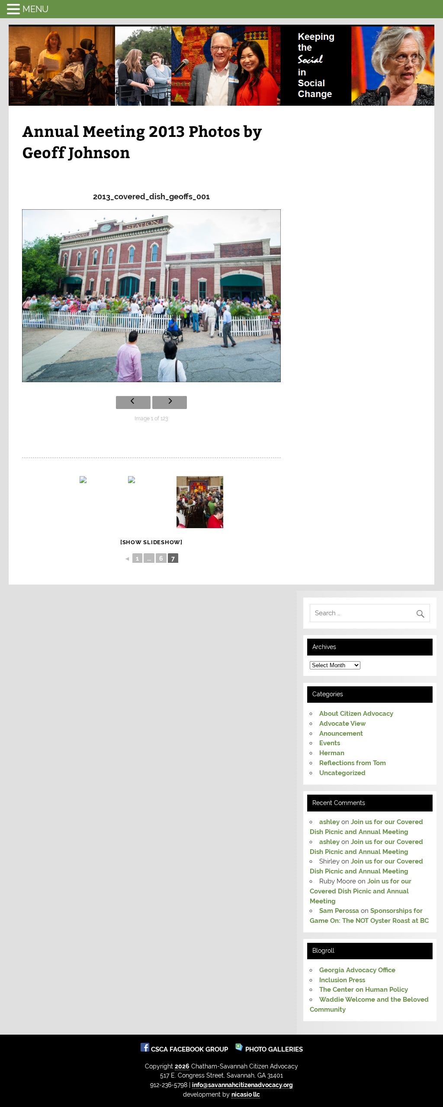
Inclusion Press (342, 980)
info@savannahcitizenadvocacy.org (242, 1084)
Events (329, 743)
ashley (329, 822)
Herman (331, 753)
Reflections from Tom (352, 763)
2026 (182, 1066)
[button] (14, 9)
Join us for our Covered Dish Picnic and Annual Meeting (360, 891)
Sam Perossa (339, 911)
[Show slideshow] (151, 542)
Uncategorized (342, 773)
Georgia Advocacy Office (357, 970)
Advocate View (342, 723)
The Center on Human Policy (363, 989)
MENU (35, 9)
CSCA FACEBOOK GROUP (190, 1049)
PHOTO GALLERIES (273, 1049)
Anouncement (341, 733)
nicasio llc (245, 1094)
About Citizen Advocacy (356, 713)
